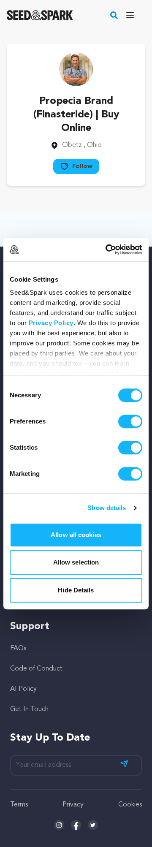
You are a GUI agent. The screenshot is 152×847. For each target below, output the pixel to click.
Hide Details (76, 590)
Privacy (73, 804)
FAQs (18, 648)
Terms (19, 804)
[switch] (130, 421)
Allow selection (76, 562)
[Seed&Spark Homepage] (40, 15)
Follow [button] (82, 166)
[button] (114, 15)
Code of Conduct (36, 668)
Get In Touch (29, 709)
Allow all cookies (76, 534)
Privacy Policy (51, 322)
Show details (106, 507)
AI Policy (23, 689)
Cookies (130, 804)
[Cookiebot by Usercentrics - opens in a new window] (107, 249)
